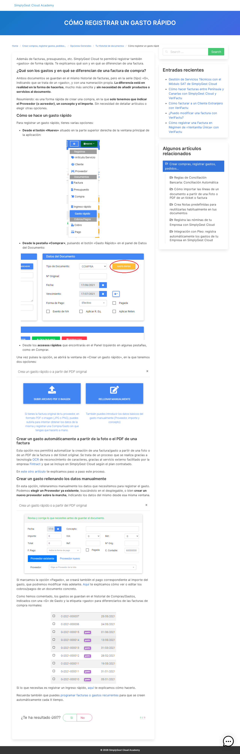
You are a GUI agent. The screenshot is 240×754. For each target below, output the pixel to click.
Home (15, 45)
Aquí (86, 584)
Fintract (35, 464)
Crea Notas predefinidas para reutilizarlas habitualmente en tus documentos (193, 209)
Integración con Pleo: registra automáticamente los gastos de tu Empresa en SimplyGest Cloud (194, 236)
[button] (228, 742)
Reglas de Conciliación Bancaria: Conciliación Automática (194, 180)
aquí (91, 688)
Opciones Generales (80, 45)
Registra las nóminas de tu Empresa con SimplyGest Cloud (192, 222)
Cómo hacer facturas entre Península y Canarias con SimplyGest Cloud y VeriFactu (196, 93)
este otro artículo (33, 471)
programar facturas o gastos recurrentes (89, 695)
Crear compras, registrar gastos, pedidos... (44, 45)
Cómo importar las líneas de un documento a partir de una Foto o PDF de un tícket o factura (194, 193)
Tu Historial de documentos (109, 45)
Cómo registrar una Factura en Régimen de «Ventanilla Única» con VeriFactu (194, 127)
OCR (35, 459)
